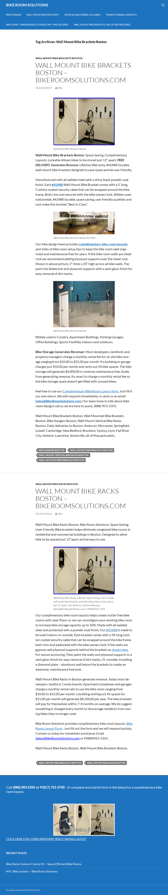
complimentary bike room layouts (103, 244)
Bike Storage (13, 14)
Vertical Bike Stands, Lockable (82, 14)
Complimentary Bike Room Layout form (90, 391)
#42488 (57, 184)
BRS (60, 87)
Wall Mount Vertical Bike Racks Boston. (64, 455)
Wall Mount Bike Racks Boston (56, 484)
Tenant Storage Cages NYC (121, 14)
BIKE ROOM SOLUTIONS (27, 5)
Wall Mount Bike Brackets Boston (58, 58)
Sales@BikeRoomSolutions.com (58, 401)
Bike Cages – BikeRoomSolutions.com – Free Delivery (37, 24)
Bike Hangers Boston (52, 450)
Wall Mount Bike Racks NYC (42, 14)
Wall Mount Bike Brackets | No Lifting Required (102, 24)
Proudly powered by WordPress (23, 890)
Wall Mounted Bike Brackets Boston (61, 460)
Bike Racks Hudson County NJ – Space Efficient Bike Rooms (44, 864)
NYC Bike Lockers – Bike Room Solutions (32, 871)
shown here (119, 650)
